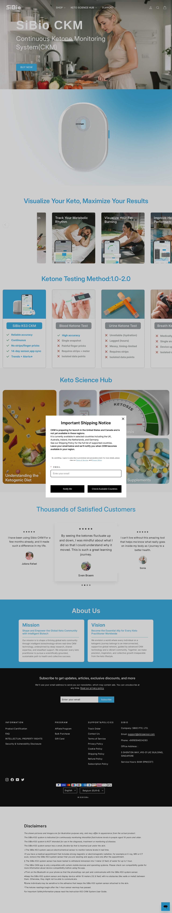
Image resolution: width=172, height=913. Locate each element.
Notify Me (67, 489)
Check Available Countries (104, 489)
